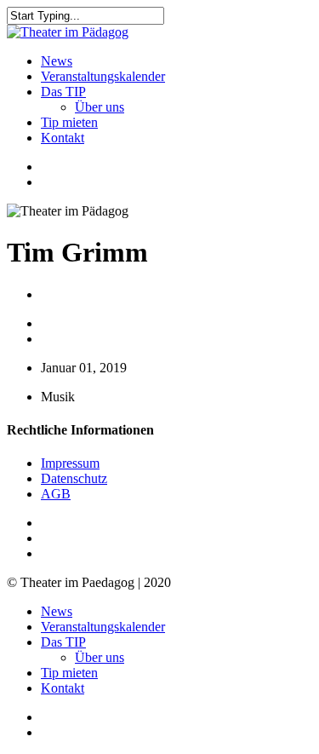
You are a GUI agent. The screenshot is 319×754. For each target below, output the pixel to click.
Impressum (70, 463)
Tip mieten (69, 672)
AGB (56, 493)
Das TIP (63, 642)
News (56, 611)
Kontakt (62, 688)
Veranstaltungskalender (103, 626)
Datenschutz (74, 478)
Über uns (99, 657)
